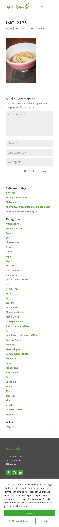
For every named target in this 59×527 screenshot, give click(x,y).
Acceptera (30, 512)
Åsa (10, 28)
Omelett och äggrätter (17, 326)
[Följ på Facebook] (8, 472)
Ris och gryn (12, 367)
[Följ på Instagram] (14, 472)
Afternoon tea (13, 223)
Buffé (8, 237)
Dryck (9, 251)
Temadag (10, 395)
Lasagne (10, 302)
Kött (8, 298)
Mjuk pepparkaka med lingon (21, 211)
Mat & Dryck (12, 316)
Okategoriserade (14, 321)
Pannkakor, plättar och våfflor (22, 335)
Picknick (10, 344)
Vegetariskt (12, 414)
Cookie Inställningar (18, 521)
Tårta (8, 391)
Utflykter (11, 405)
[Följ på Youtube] (20, 472)
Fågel (8, 256)
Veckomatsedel (14, 409)
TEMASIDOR (12, 463)
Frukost (10, 265)
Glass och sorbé (14, 270)
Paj (7, 330)
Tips (8, 400)
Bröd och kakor (14, 228)
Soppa (9, 386)
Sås (7, 377)
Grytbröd (10, 192)
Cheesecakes (12, 242)
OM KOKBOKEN (14, 456)
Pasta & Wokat (13, 340)
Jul (7, 284)
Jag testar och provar (17, 279)
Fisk (8, 261)
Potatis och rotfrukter (17, 353)
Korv (8, 293)
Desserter (11, 247)
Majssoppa (11, 202)
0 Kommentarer (37, 28)
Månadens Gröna (15, 312)
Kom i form (12, 288)
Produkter (11, 358)
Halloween (11, 274)
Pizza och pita (13, 349)
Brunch (9, 233)
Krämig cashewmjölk (17, 197)
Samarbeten (12, 372)
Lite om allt (12, 307)
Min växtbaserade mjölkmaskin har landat (28, 206)
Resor (9, 363)
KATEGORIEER (13, 460)
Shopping (11, 381)
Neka (46, 521)
